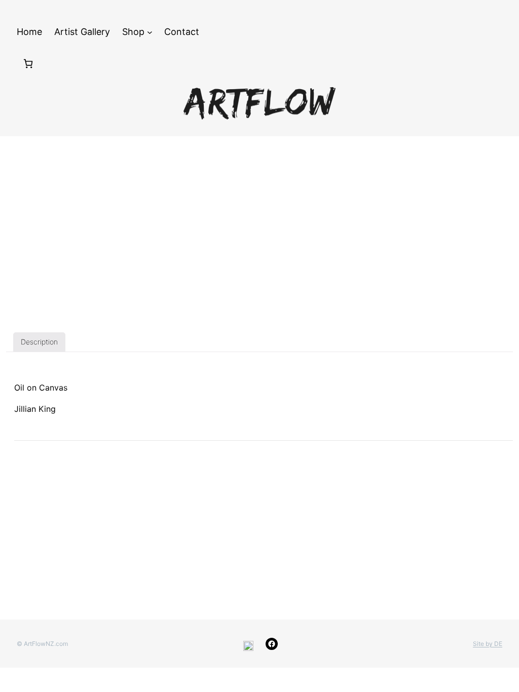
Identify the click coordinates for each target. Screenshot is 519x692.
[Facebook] (272, 644)
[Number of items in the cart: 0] (28, 63)
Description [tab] (39, 341)
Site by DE (487, 643)
